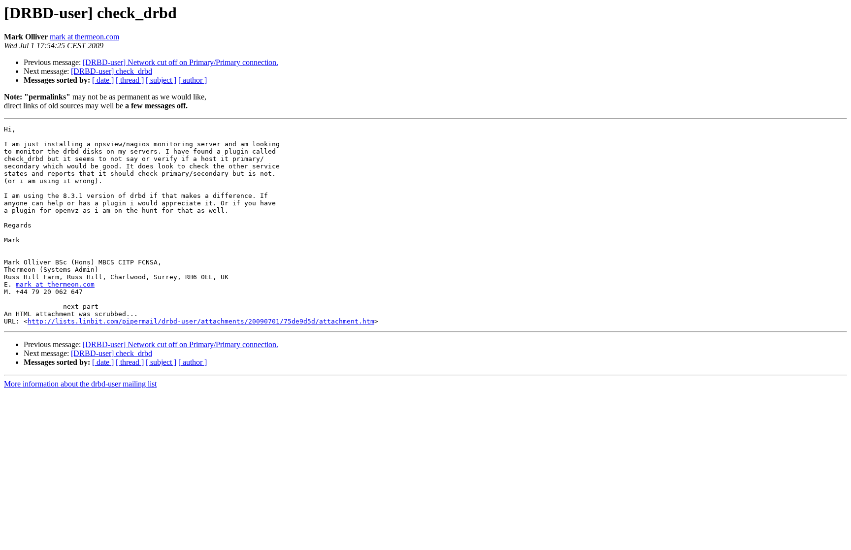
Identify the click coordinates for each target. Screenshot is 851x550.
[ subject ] (161, 80)
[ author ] (192, 80)
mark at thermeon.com (84, 36)
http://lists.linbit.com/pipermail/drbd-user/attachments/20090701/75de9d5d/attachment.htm (201, 321)
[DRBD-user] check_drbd (111, 71)
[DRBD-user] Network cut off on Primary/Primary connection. (180, 62)
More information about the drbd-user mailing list (80, 384)
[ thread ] (130, 80)
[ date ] (103, 80)
